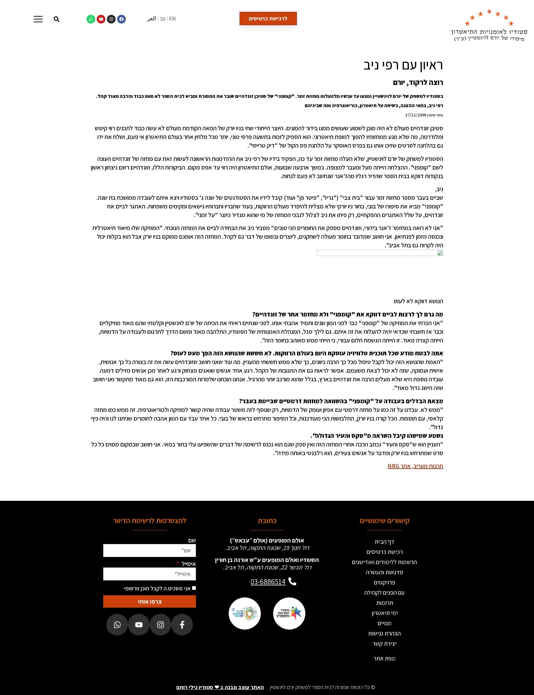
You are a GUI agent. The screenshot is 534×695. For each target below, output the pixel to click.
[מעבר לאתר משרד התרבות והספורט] (289, 613)
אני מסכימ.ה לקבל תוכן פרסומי (157, 588)
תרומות (384, 603)
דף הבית (384, 542)
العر (151, 18)
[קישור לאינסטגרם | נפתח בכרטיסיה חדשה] (111, 19)
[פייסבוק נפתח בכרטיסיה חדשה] (182, 624)
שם (192, 540)
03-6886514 (268, 581)
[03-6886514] (292, 581)
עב (162, 18)
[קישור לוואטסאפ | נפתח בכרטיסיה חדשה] (91, 19)
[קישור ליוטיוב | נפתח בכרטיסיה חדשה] (101, 19)
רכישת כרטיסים (385, 552)
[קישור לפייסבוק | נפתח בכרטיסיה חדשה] (121, 19)
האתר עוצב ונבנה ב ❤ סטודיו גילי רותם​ (220, 687)
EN (172, 18)
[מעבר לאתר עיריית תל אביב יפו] (245, 613)
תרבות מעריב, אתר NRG (415, 466)
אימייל (188, 563)
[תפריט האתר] (38, 19)
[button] (57, 19)
